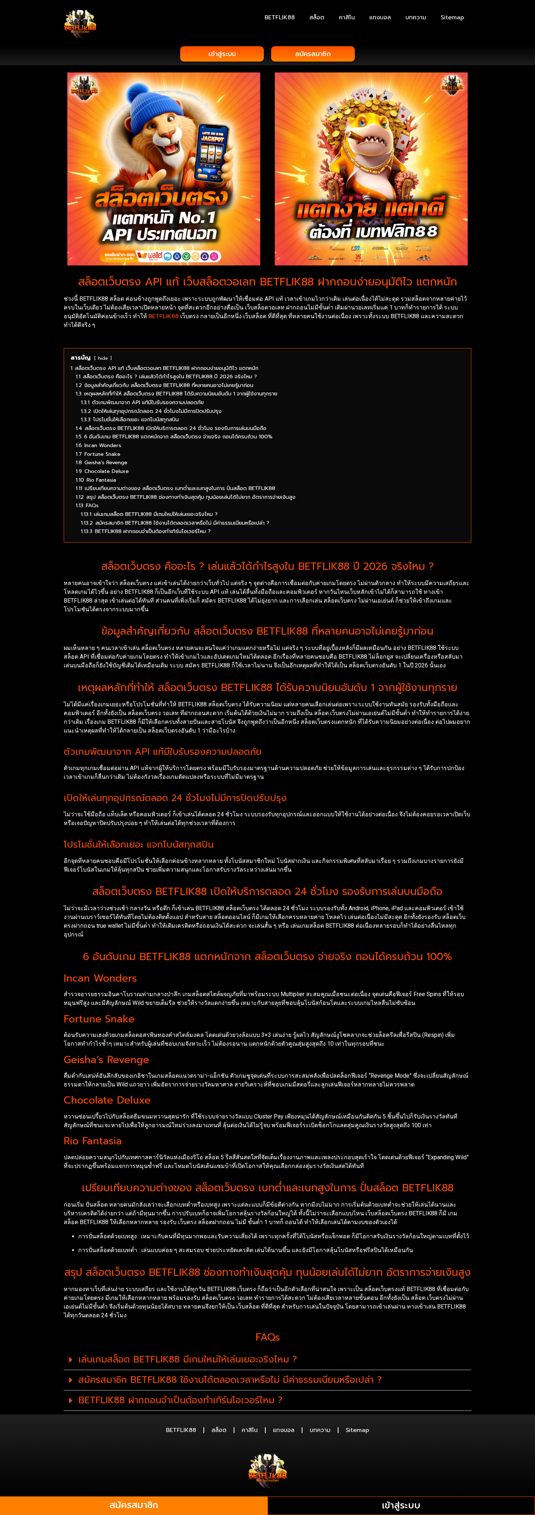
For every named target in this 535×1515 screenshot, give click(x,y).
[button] (267, 1360)
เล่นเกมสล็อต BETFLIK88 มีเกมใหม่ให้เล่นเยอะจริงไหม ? (187, 1359)
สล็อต (316, 17)
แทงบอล (380, 17)
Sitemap (452, 17)
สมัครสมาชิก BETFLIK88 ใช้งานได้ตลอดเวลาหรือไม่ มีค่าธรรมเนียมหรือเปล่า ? (230, 1380)
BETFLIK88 (280, 17)
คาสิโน (347, 17)
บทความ (415, 17)
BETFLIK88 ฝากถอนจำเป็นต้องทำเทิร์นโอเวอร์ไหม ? (180, 1400)
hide (103, 358)
